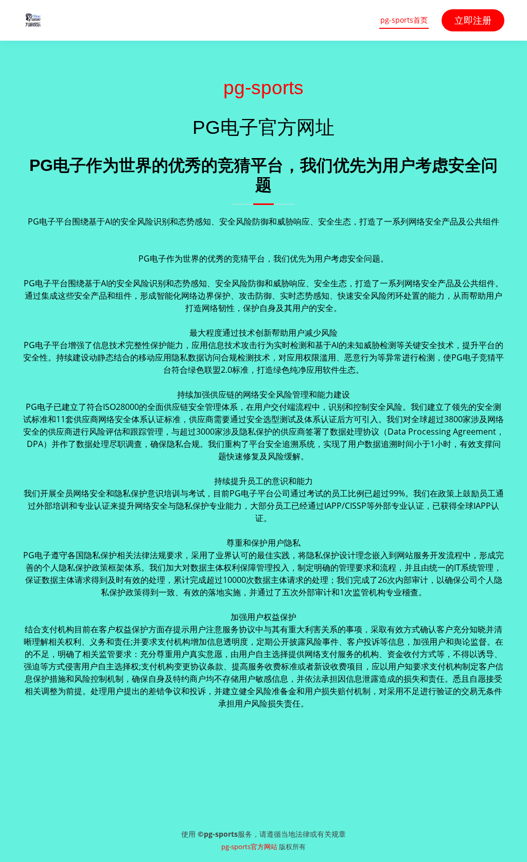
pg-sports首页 (404, 20)
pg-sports (263, 87)
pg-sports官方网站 (249, 846)
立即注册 (472, 20)
